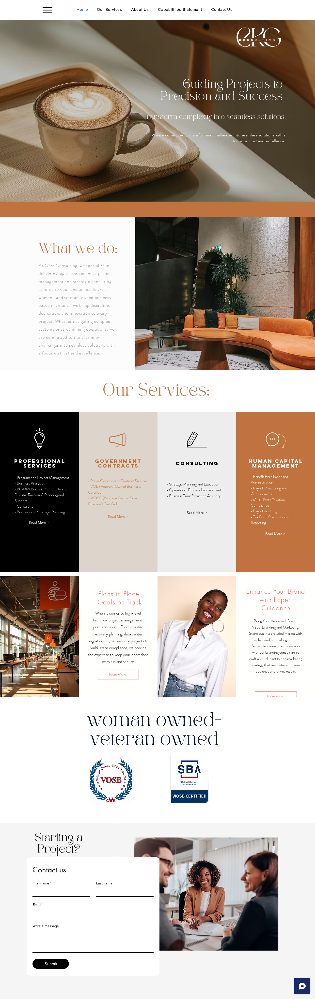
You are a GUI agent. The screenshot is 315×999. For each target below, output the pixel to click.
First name (41, 883)
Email (37, 905)
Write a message (45, 926)
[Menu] (47, 9)
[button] (39, 522)
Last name (104, 883)
